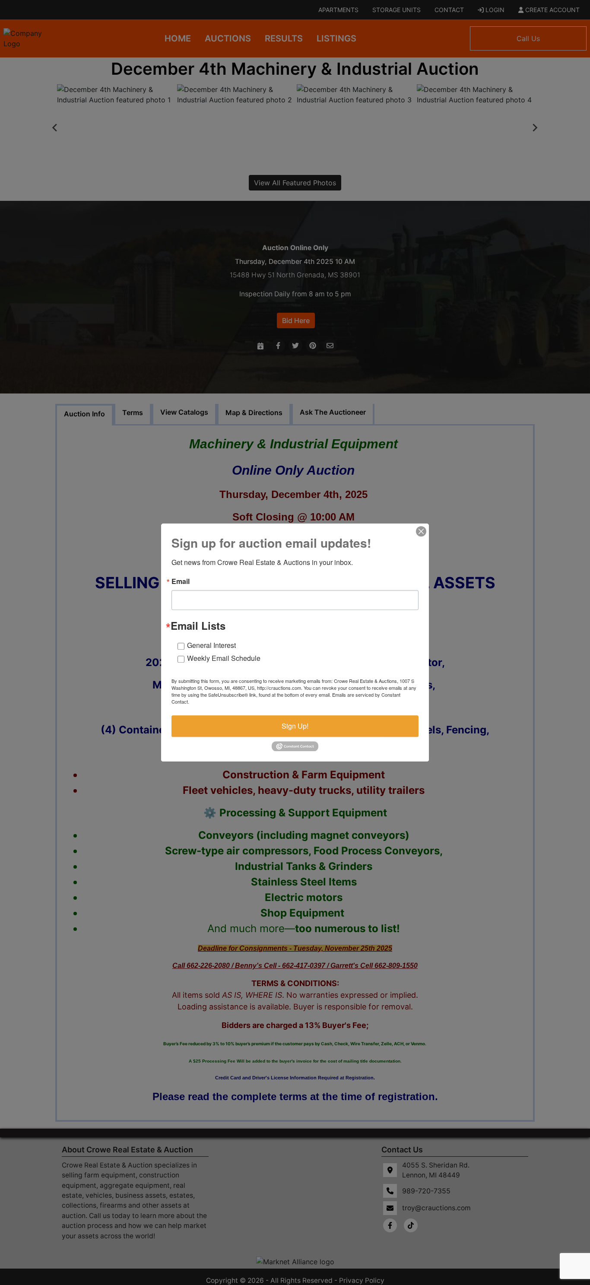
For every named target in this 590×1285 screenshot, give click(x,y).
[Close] (421, 531)
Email (180, 581)
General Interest (211, 645)
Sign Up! (295, 726)
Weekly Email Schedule (223, 658)
